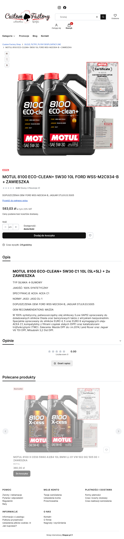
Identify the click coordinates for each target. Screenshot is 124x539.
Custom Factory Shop (11, 44)
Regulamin (7, 501)
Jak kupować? (9, 526)
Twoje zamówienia (53, 495)
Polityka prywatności (12, 519)
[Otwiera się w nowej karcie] (59, 7)
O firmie (47, 519)
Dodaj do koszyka (44, 235)
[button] (103, 16)
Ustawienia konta (52, 498)
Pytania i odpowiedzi (12, 498)
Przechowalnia (51, 501)
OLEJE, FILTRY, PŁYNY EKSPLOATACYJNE (42, 44)
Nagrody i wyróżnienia (55, 522)
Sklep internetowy (58, 535)
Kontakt (47, 516)
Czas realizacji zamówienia (98, 501)
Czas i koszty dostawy (96, 498)
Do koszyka (22, 473)
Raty (4, 504)
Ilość (4, 221)
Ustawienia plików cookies (15, 522)
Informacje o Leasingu (13, 516)
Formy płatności (93, 495)
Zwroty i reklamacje (12, 495)
